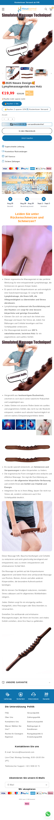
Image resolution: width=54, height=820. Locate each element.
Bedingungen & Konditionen (33, 727)
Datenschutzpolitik (35, 722)
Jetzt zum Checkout (27, 138)
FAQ (7, 713)
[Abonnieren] (46, 785)
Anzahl (4, 115)
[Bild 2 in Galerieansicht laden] (27, 73)
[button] (27, 682)
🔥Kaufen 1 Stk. (12, 104)
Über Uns (9, 717)
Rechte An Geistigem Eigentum (14, 735)
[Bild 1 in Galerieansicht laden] (12, 73)
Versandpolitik (33, 713)
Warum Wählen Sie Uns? (13, 727)
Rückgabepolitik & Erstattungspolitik (35, 735)
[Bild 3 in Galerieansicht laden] (41, 73)
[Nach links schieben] (3, 73)
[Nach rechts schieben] (51, 73)
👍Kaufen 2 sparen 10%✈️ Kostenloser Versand (26, 109)
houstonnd (32, 799)
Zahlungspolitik (33, 717)
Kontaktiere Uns (12, 722)
